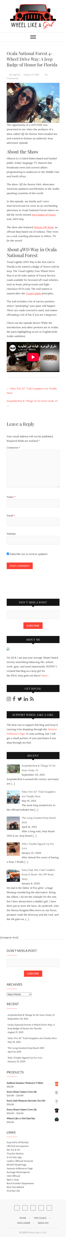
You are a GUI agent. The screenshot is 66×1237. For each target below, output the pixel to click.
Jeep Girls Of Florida (18, 1142)
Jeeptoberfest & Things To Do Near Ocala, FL (32, 403)
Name (11, 496)
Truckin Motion (15, 1153)
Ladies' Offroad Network (20, 1160)
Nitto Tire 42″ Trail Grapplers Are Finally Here (32, 391)
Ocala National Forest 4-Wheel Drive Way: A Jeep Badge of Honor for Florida (31, 1026)
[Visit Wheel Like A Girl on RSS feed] (32, 699)
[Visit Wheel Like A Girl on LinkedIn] (26, 699)
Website (11, 533)
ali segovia (14, 74)
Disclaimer (23, 1223)
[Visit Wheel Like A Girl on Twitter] (19, 699)
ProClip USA (13, 1190)
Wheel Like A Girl (37, 1232)
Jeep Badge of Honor (44, 214)
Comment (13, 447)
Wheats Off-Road (44, 227)
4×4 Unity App (14, 1157)
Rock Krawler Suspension (20, 1183)
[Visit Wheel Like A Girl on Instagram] (9, 699)
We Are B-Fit (13, 1149)
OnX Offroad (13, 1175)
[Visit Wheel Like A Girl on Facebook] (14, 699)
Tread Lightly (34, 293)
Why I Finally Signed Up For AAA (25, 1057)
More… (45, 675)
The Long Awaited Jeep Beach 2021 (26, 1047)
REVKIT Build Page (16, 1164)
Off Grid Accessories (18, 1146)
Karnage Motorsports (18, 1172)
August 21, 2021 (31, 74)
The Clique (40, 1218)
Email (11, 515)
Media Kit (43, 1223)
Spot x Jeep (13, 1179)
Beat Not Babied (15, 1187)
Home (23, 1218)
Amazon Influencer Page (20, 1168)
